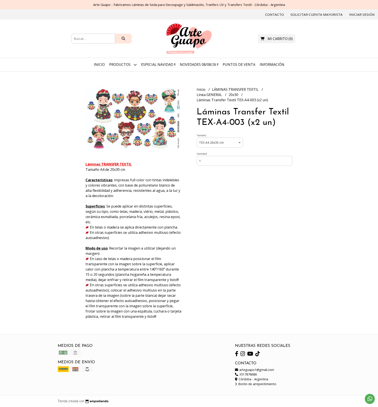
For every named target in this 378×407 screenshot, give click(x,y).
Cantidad (202, 153)
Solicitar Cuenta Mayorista (316, 14)
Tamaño (201, 135)
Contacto (274, 14)
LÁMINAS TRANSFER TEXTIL (235, 89)
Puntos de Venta (239, 64)
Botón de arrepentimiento (256, 384)
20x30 (234, 94)
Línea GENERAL (210, 94)
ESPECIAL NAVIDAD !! (158, 64)
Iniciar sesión (362, 14)
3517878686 (247, 374)
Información (272, 64)
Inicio (99, 64)
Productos (120, 64)
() (280, 38)
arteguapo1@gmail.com (256, 370)
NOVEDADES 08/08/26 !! (199, 64)
